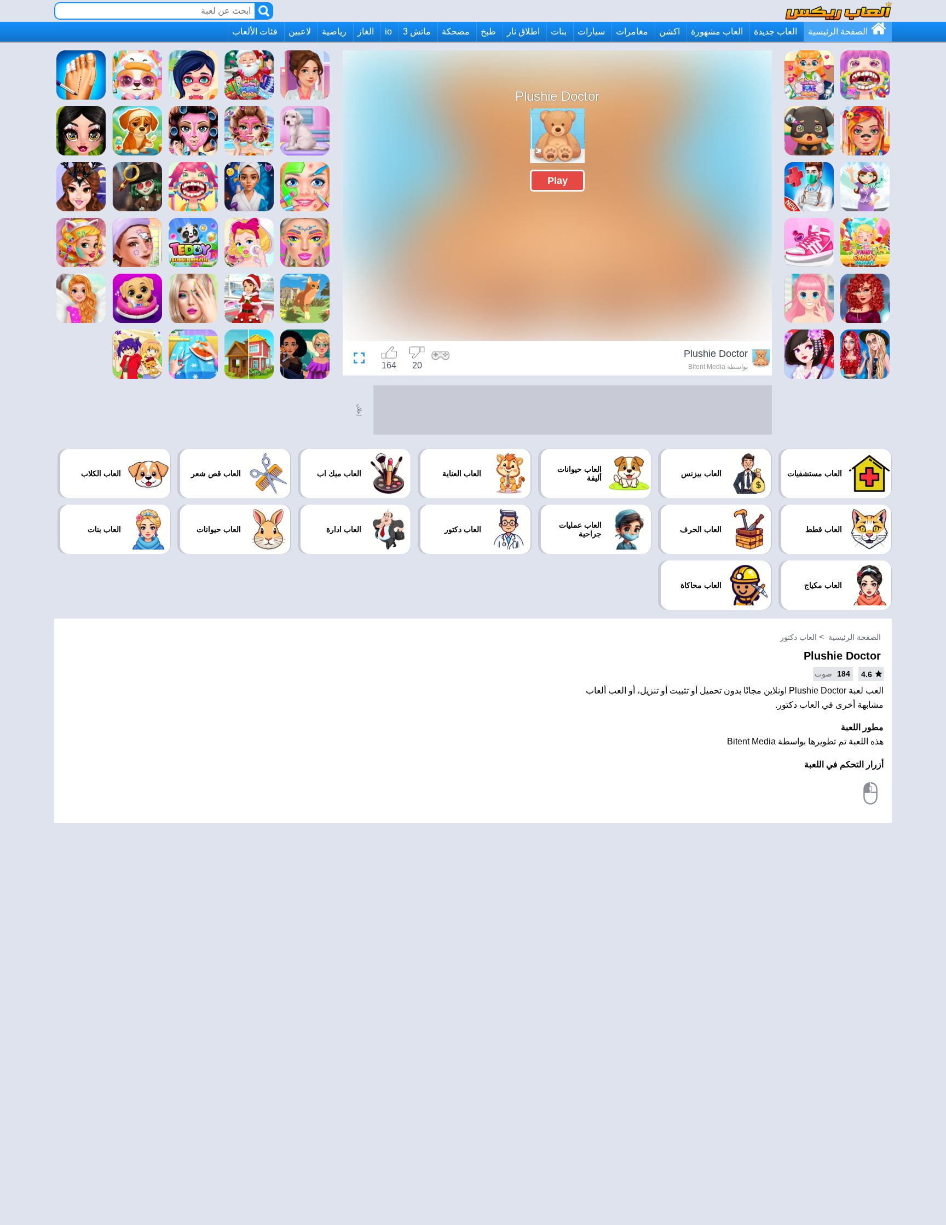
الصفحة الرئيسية (838, 31)
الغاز (365, 31)
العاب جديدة (775, 31)
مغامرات (632, 31)
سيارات (591, 31)
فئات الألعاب (255, 31)
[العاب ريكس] (838, 11)
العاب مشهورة (717, 31)
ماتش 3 (417, 31)
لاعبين (300, 31)
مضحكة (456, 31)
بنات (559, 31)
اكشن (669, 31)
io (388, 31)
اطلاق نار (523, 31)
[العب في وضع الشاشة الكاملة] (362, 359)
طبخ (488, 31)
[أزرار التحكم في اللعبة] (440, 359)
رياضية (334, 31)
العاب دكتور (798, 637)
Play (557, 180)
